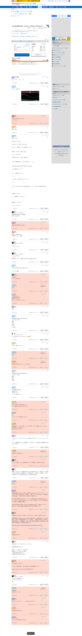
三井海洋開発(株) (56, 106)
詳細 (13, 41)
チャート (16, 41)
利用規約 (59, 151)
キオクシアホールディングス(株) (60, 48)
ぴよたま (15, 307)
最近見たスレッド (14, 15)
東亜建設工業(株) (56, 101)
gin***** (15, 513)
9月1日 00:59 (44, 76)
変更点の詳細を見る (23, 33)
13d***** (15, 491)
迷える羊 (15, 275)
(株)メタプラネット (57, 50)
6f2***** (15, 116)
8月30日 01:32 (43, 468)
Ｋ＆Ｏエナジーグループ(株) (59, 99)
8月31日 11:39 (43, 370)
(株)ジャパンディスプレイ (59, 54)
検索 (69, 1)
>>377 (13, 245)
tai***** (15, 343)
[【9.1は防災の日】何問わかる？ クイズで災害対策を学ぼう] (25, 1)
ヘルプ (55, 0)
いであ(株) (55, 108)
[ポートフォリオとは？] (18, 11)
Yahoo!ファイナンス (58, 149)
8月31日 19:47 (43, 242)
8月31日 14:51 (43, 294)
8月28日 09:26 (43, 607)
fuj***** (15, 266)
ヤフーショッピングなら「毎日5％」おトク (39, 4)
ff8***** (15, 436)
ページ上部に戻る (61, 146)
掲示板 (40, 6)
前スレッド (47, 39)
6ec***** (15, 599)
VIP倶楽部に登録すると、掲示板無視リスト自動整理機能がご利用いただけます (25, 36)
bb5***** (15, 424)
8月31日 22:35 (43, 115)
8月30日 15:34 (43, 450)
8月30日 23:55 (43, 423)
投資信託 (30, 6)
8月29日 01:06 (43, 512)
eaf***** (15, 232)
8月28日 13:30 (43, 598)
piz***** (15, 87)
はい (42, 104)
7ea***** (15, 286)
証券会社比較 (45, 6)
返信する (15, 83)
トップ (13, 6)
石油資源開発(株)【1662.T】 (23, 13)
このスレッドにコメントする (22, 54)
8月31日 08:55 (43, 412)
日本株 (17, 6)
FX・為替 (25, 6)
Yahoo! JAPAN (50, 0)
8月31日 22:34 (43, 126)
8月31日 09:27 (43, 401)
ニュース (35, 6)
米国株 (21, 6)
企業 (31, 41)
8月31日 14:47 (43, 306)
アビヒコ (15, 136)
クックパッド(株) (57, 59)
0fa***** (15, 451)
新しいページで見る (15, 33)
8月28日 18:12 (43, 587)
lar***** (15, 561)
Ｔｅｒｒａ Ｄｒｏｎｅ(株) (59, 65)
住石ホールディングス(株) (58, 86)
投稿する (30, 633)
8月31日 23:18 (43, 86)
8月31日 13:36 (43, 342)
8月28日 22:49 (43, 541)
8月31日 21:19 (43, 222)
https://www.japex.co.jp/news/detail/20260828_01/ (22, 569)
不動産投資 (51, 6)
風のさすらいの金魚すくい (19, 212)
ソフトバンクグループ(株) (59, 52)
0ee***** (15, 127)
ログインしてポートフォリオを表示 (26, 11)
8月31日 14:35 (43, 315)
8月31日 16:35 (43, 274)
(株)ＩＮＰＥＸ (56, 88)
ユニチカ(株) (56, 61)
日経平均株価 (56, 45)
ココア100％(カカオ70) (18, 334)
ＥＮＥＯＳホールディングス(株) (60, 104)
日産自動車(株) (56, 63)
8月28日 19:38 (43, 575)
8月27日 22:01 (43, 616)
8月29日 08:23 (43, 490)
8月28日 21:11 (43, 560)
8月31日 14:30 (43, 333)
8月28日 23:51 (43, 531)
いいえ (46, 104)
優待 (29, 41)
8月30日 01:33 (43, 459)
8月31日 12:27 (43, 361)
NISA (57, 6)
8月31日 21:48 (43, 135)
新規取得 (34, 3)
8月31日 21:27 (43, 211)
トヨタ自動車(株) (57, 57)
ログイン (28, 4)
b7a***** (15, 460)
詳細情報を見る (38, 54)
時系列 (20, 41)
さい (15, 413)
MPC (15, 223)
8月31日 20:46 (43, 231)
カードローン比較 (62, 6)
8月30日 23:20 (43, 435)
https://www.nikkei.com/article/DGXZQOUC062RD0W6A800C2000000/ (27, 525)
